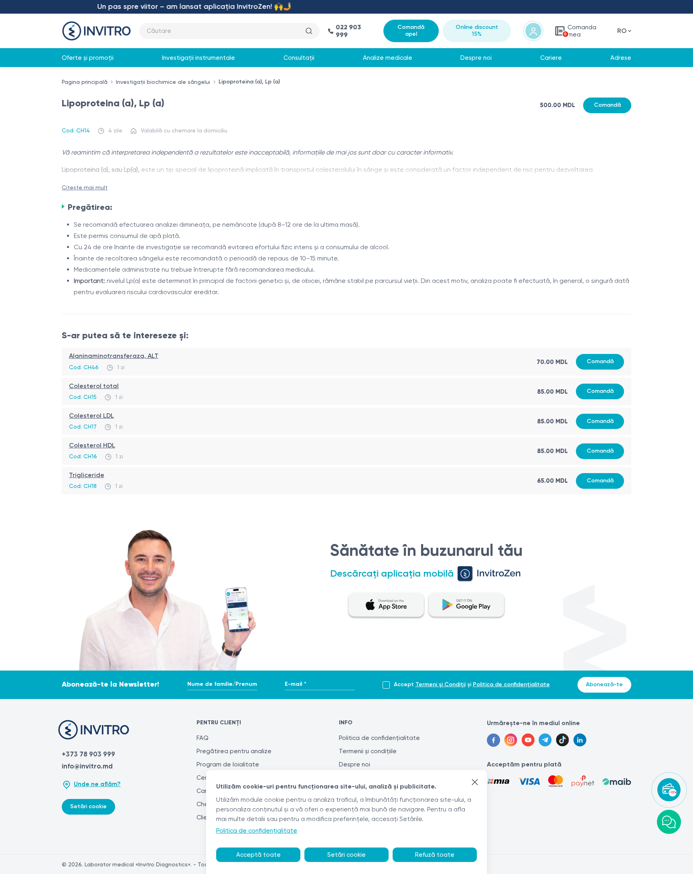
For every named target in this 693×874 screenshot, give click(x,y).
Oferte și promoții (87, 57)
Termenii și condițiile (368, 751)
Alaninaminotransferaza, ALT (113, 356)
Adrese (620, 57)
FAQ (203, 738)
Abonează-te (604, 684)
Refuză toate (434, 854)
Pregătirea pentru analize (234, 751)
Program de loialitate (228, 764)
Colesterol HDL (92, 445)
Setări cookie (88, 806)
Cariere (551, 57)
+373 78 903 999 (88, 754)
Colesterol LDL (91, 415)
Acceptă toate (258, 854)
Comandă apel (410, 30)
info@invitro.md (87, 766)
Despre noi (476, 57)
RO (621, 31)
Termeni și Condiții (440, 684)
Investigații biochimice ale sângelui (163, 82)
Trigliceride (86, 475)
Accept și (472, 684)
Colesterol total (94, 386)
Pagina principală (84, 82)
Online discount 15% (477, 30)
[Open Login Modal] (533, 31)
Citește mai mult (84, 187)
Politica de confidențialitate (511, 684)
